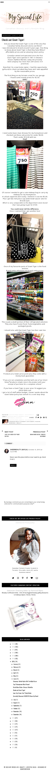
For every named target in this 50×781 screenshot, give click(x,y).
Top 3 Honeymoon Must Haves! (21, 684)
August (15, 703)
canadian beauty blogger (15, 416)
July (14, 700)
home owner (11, 417)
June (14, 679)
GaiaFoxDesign (25, 769)
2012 (13, 653)
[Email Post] (37, 414)
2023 (13, 739)
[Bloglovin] (32, 578)
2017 (13, 721)
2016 (13, 718)
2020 (13, 730)
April (14, 673)
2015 (13, 661)
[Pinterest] (22, 578)
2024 (13, 741)
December (16, 714)
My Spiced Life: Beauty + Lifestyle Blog (23, 767)
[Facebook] (27, 578)
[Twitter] (13, 578)
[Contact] (37, 578)
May (14, 676)
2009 (13, 644)
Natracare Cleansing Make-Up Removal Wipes (25, 590)
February (15, 667)
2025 (13, 744)
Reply (13, 465)
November (16, 711)
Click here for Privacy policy (25, 523)
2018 (13, 724)
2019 (13, 727)
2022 (13, 736)
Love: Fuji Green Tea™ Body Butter (22, 693)
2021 (13, 733)
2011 (13, 650)
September (16, 706)
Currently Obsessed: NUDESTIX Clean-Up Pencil (25, 696)
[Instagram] (18, 578)
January (15, 664)
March (15, 670)
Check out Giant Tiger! (19, 690)
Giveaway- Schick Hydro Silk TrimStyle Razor (25, 681)
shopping (18, 417)
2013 (13, 656)
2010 (13, 647)
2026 (13, 747)
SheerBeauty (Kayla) (19, 450)
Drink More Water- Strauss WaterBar (23, 687)
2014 (13, 659)
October (15, 708)
